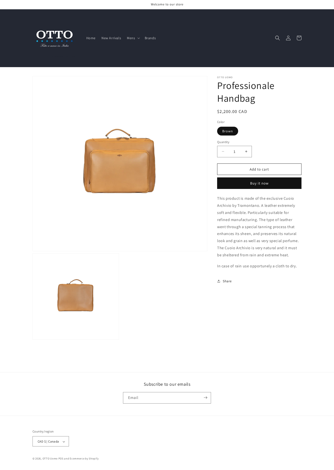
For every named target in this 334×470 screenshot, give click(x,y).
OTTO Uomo (50, 458)
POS (61, 458)
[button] (133, 38)
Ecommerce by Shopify (84, 458)
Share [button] (227, 281)
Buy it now (259, 183)
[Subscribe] (205, 397)
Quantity (223, 142)
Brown (227, 131)
